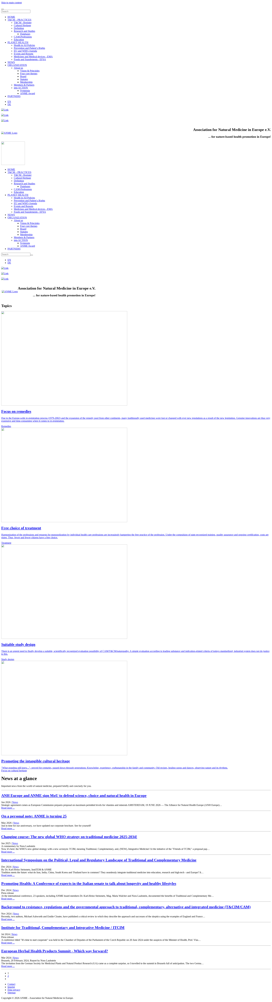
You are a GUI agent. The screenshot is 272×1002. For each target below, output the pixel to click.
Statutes (24, 79)
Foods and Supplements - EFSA (30, 59)
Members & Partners (24, 85)
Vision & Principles (30, 70)
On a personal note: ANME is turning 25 (34, 816)
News (15, 802)
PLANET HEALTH (18, 42)
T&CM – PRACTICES (19, 19)
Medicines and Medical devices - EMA (33, 56)
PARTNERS (14, 96)
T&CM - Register (22, 22)
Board (23, 76)
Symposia (25, 90)
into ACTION (21, 87)
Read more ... (8, 808)
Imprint (11, 987)
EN (9, 101)
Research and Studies (24, 31)
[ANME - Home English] (9, 133)
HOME (11, 17)
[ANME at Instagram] (4, 115)
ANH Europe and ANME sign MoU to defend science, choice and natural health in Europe (74, 795)
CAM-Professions (23, 36)
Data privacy (14, 989)
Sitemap (12, 992)
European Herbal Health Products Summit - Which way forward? (54, 951)
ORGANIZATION (17, 65)
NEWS (11, 62)
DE (9, 104)
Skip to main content (11, 2)
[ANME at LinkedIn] (4, 109)
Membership (26, 82)
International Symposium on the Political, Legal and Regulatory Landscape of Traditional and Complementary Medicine (98, 860)
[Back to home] (13, 164)
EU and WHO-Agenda (25, 51)
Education (19, 39)
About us (18, 68)
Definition (19, 28)
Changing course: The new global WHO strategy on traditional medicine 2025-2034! (69, 837)
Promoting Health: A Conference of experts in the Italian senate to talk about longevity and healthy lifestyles (88, 883)
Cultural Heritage (22, 25)
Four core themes (28, 73)
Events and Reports (23, 53)
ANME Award (27, 93)
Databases (25, 34)
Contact (11, 984)
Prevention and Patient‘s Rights (29, 48)
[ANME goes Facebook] (4, 120)
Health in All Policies (24, 45)
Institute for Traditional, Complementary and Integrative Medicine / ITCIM (63, 928)
